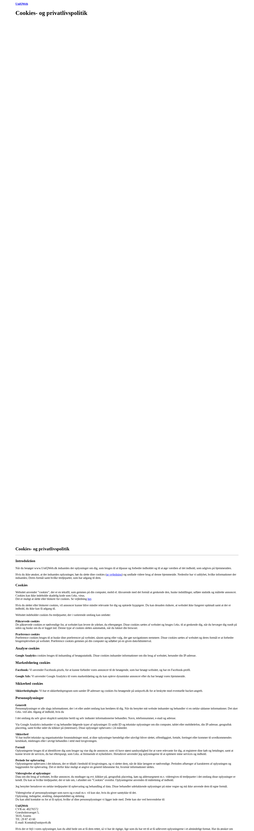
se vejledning (114, 574)
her (89, 598)
